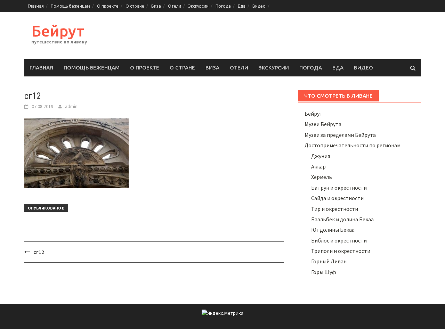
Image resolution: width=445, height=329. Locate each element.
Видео (259, 6)
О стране (135, 6)
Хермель (321, 176)
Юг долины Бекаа (333, 229)
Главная (36, 6)
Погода (223, 6)
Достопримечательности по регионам (352, 145)
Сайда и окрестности (337, 198)
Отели (174, 6)
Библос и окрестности (339, 240)
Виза (156, 6)
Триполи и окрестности (340, 250)
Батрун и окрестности (339, 187)
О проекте (108, 6)
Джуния (320, 156)
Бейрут (57, 30)
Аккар (318, 166)
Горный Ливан (329, 261)
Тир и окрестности (334, 208)
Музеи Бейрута (323, 124)
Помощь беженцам (70, 6)
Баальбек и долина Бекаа (342, 219)
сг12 (38, 251)
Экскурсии (198, 6)
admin (71, 106)
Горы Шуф (323, 272)
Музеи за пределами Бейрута (340, 134)
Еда (241, 6)
